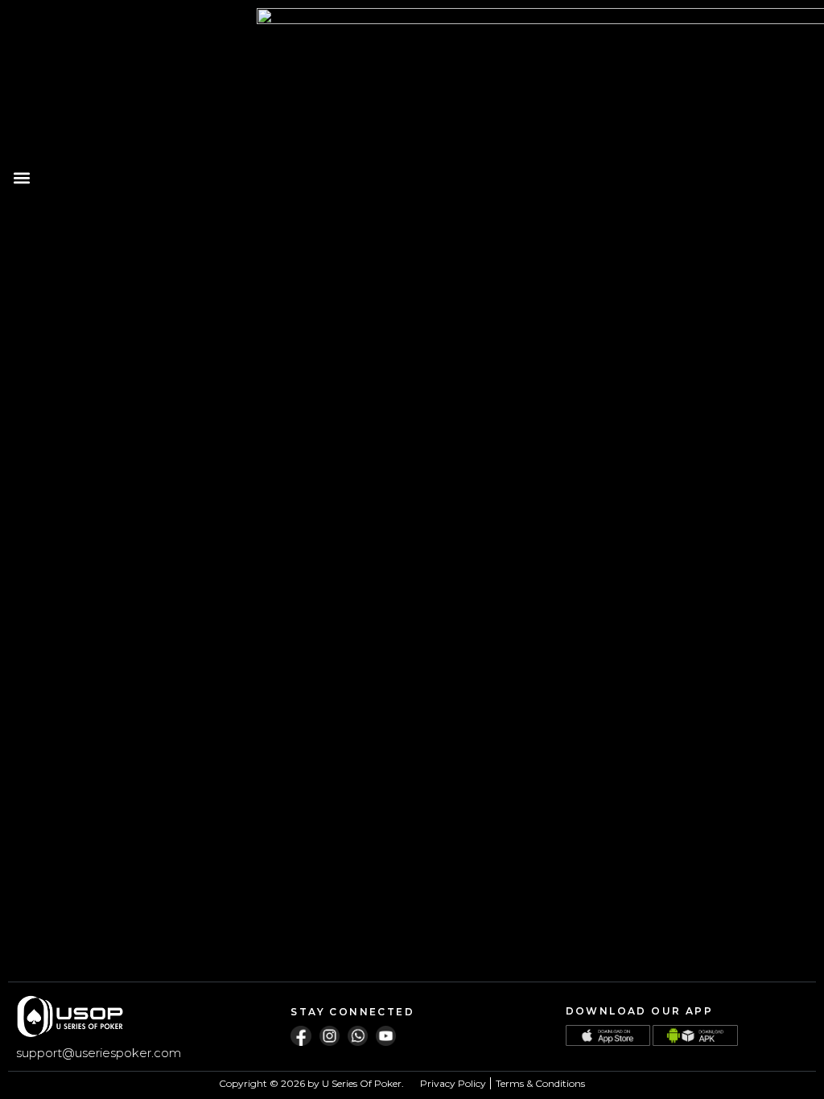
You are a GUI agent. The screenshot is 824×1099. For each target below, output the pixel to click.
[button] (21, 178)
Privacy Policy (453, 1083)
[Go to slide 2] (361, 358)
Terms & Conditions (540, 1083)
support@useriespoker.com (98, 1052)
